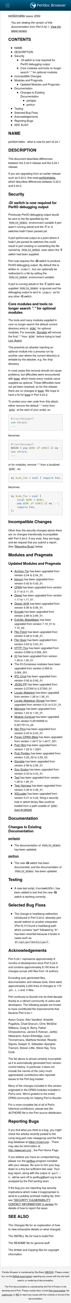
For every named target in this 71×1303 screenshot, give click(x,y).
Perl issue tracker (57, 1290)
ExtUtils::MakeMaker (26, 620)
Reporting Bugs (23, 121)
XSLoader (20, 793)
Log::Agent (15, 340)
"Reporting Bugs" (24, 546)
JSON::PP (20, 684)
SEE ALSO (21, 125)
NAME (18, 48)
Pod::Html (20, 745)
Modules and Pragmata (28, 80)
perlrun (31, 104)
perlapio (31, 100)
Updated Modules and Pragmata (40, 84)
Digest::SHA (21, 603)
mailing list (7, 1294)
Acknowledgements (26, 116)
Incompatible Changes (27, 76)
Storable (42, 332)
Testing (18, 108)
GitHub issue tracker (22, 1276)
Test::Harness (22, 785)
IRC (17, 1294)
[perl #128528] (23, 810)
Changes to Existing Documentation (32, 94)
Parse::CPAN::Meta (26, 737)
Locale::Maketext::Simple (29, 700)
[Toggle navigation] (7, 5)
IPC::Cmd (20, 676)
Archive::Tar (21, 571)
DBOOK (49, 1272)
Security (19, 56)
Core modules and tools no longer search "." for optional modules (40, 70)
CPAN (37, 15)
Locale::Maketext (24, 692)
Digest (18, 595)
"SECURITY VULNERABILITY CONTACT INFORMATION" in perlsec (31, 1202)
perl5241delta (16, 15)
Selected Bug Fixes (26, 112)
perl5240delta (47, 178)
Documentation (23, 88)
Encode (19, 611)
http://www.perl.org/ (19, 1150)
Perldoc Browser (51, 5)
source (29, 15)
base (17, 378)
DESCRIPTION (23, 52)
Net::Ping (20, 729)
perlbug (30, 1161)
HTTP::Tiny (21, 648)
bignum (18, 579)
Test (17, 777)
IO (15, 656)
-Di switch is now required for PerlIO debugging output (37, 62)
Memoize (19, 709)
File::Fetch (20, 632)
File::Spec (20, 640)
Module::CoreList (24, 717)
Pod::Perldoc (22, 753)
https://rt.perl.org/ (39, 1142)
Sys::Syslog (21, 769)
